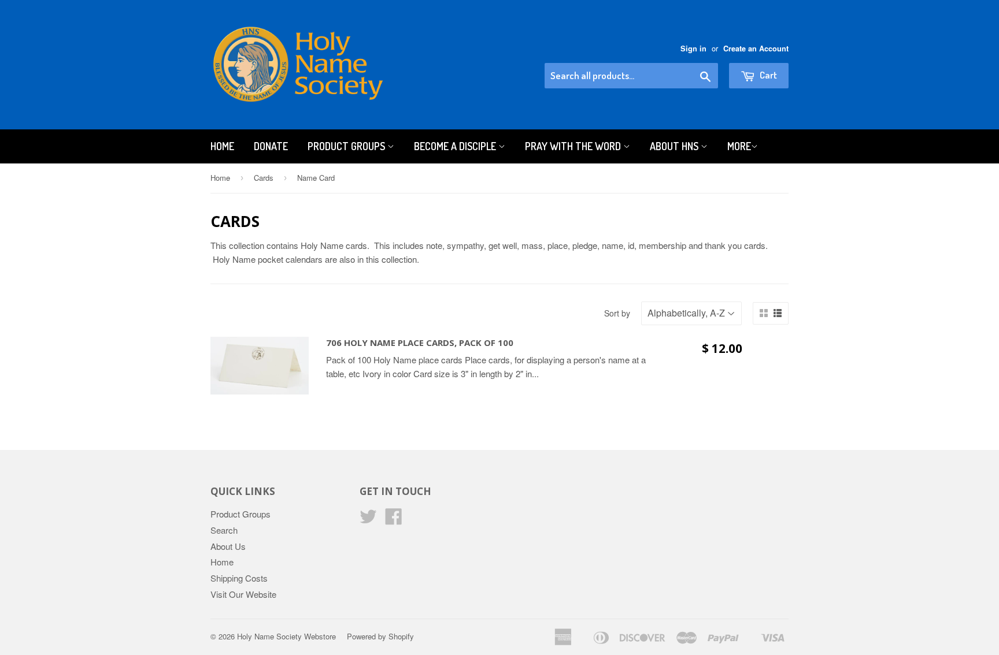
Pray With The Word (574, 146)
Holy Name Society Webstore (286, 636)
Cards (263, 177)
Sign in (693, 48)
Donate (271, 146)
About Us (228, 546)
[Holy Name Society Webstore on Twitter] (368, 519)
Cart (767, 75)
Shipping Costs (239, 578)
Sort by (617, 313)
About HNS (675, 146)
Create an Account (756, 48)
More (739, 146)
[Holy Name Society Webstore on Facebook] (393, 519)
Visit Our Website (243, 594)
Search (224, 530)
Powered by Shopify (380, 636)
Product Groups (347, 146)
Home (222, 146)
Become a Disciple (456, 146)
